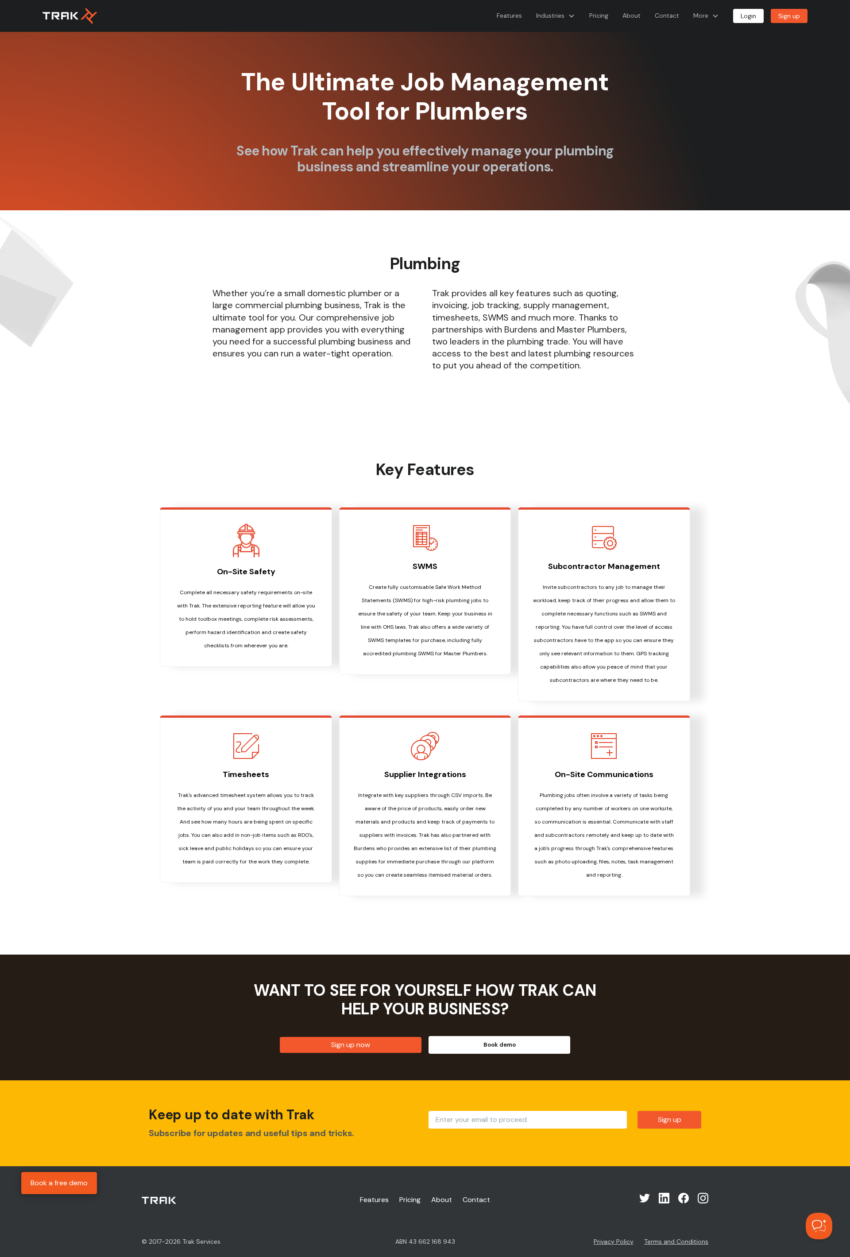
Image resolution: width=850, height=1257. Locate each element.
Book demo (499, 1044)
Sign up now (350, 1044)
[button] (555, 15)
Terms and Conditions (676, 1241)
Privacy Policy (614, 1241)
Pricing (598, 15)
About (631, 15)
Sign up (789, 16)
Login (748, 16)
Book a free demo (59, 1182)
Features (509, 15)
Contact (667, 15)
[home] (69, 16)
